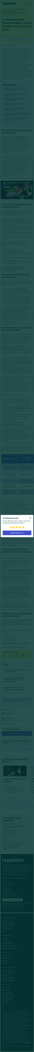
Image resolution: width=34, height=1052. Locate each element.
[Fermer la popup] (30, 518)
